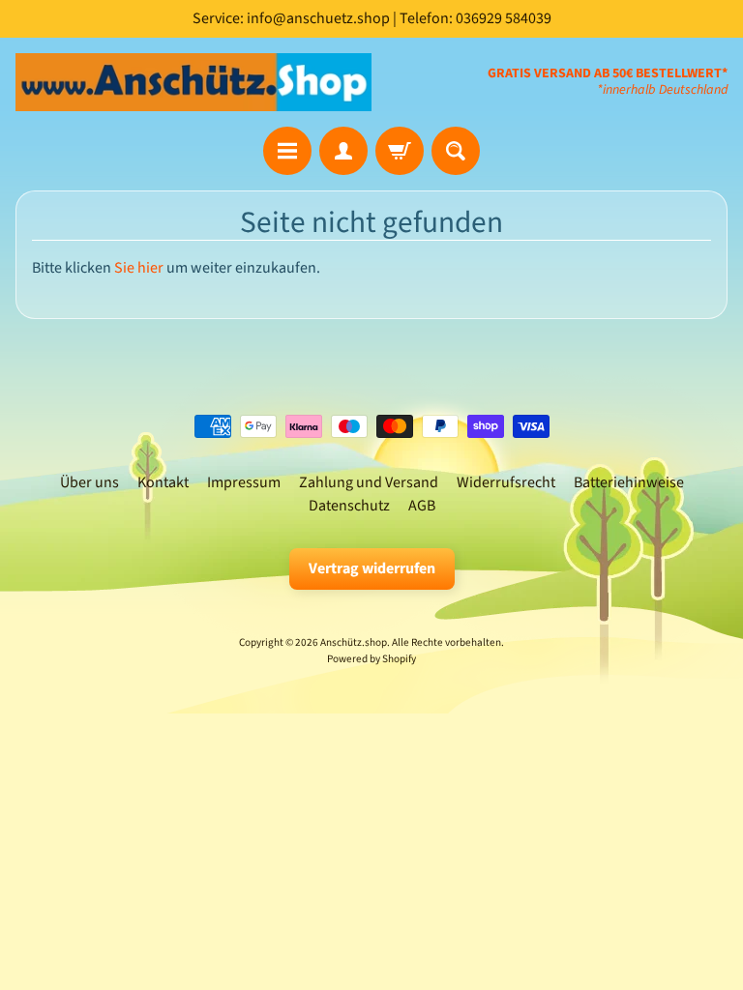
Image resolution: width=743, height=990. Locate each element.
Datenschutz (349, 505)
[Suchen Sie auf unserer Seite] (455, 151)
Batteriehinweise (629, 482)
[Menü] (287, 151)
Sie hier (138, 267)
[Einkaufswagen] (399, 151)
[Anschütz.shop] (193, 82)
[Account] (343, 151)
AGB (421, 505)
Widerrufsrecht (506, 482)
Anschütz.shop (353, 642)
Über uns (89, 482)
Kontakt (163, 482)
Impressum (244, 482)
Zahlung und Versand (368, 482)
